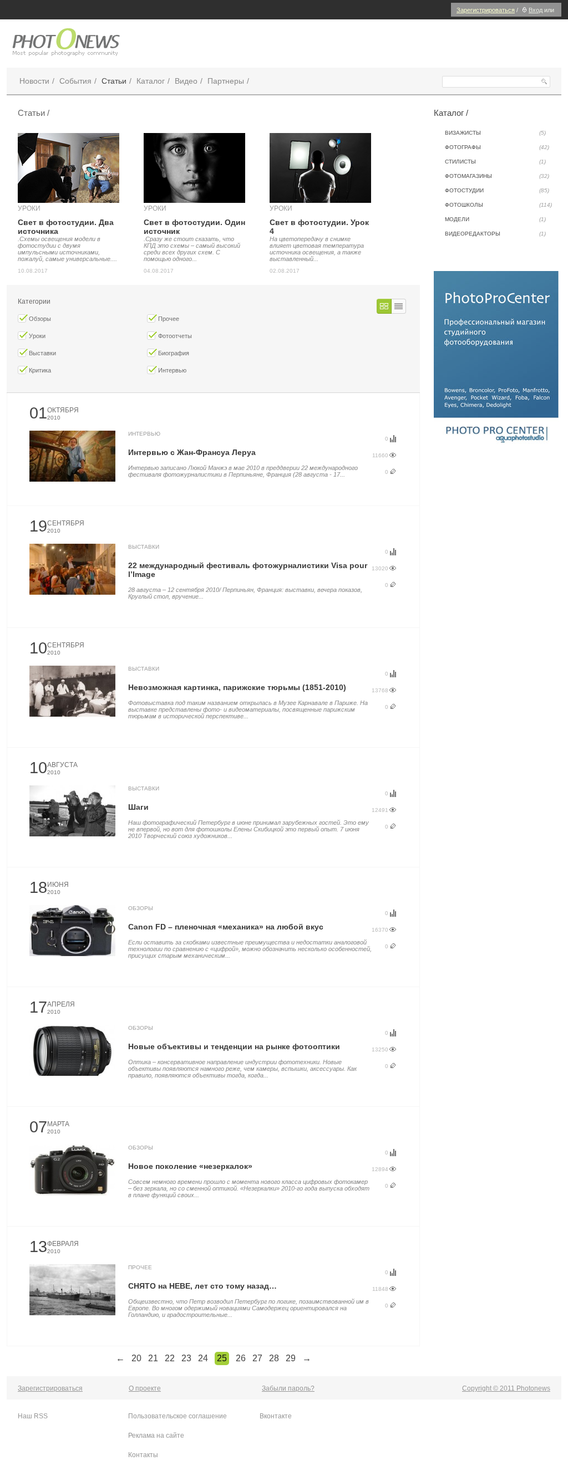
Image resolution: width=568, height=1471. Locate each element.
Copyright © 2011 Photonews (506, 1388)
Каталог (150, 80)
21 (153, 1358)
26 (241, 1358)
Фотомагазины (497, 176)
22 (170, 1358)
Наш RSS (33, 1416)
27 (257, 1358)
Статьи (114, 80)
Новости (34, 80)
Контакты (143, 1455)
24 (203, 1358)
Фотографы (497, 147)
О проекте (145, 1388)
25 (222, 1358)
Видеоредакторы (495, 234)
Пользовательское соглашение (177, 1416)
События (75, 80)
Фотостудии (497, 190)
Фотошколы (498, 205)
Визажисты (495, 133)
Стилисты (495, 162)
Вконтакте (276, 1416)
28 (274, 1358)
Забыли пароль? (288, 1388)
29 (291, 1358)
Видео (186, 80)
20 (136, 1358)
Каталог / (451, 113)
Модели (495, 219)
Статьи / (33, 113)
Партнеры (225, 80)
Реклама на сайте (156, 1435)
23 (186, 1358)
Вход (535, 10)
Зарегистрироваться (486, 10)
